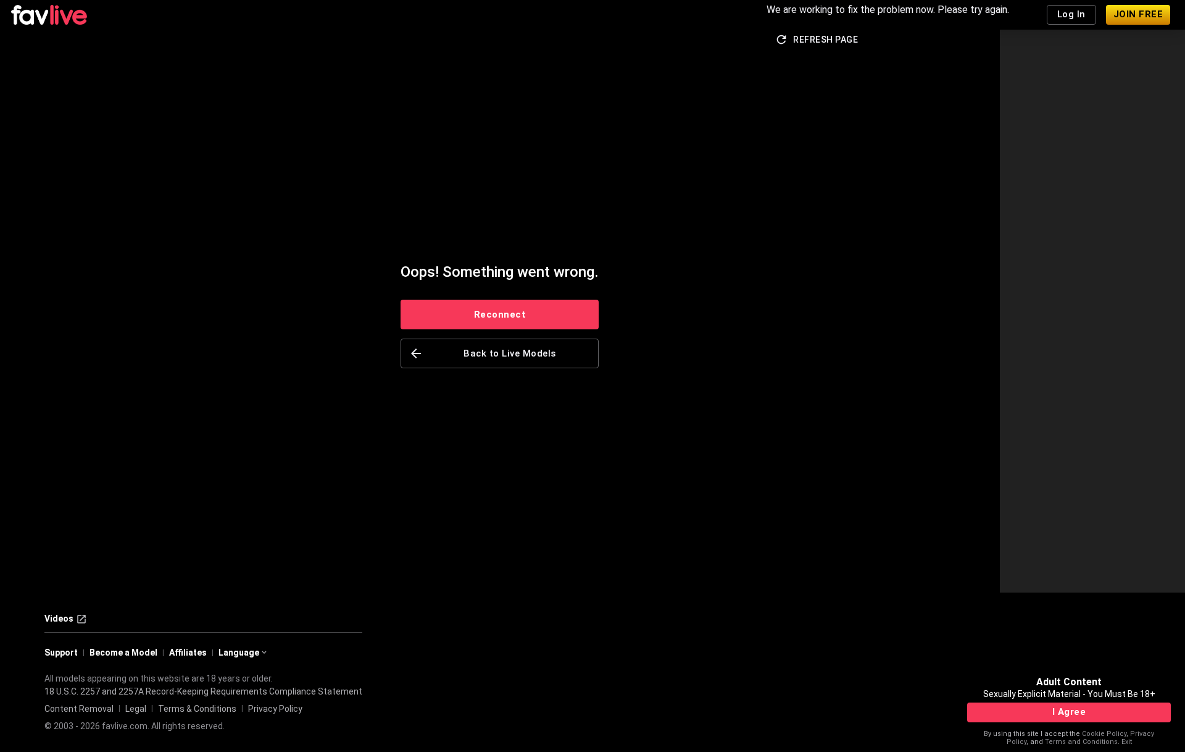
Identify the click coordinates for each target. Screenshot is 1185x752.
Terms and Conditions (1081, 742)
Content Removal (79, 709)
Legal (135, 709)
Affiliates (188, 652)
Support (61, 652)
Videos (58, 618)
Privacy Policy (275, 709)
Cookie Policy (1104, 734)
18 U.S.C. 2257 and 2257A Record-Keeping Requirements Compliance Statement (203, 691)
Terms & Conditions (197, 709)
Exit (1126, 742)
